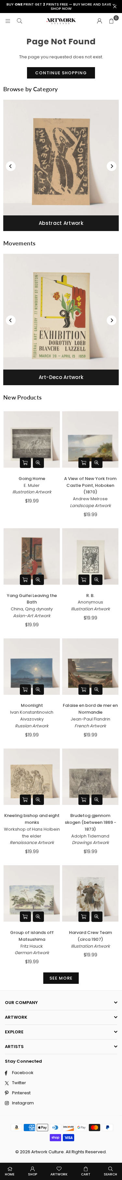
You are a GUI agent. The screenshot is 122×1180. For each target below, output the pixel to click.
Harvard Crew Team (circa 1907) (90, 935)
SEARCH (110, 1174)
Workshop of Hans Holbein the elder (32, 832)
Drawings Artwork (90, 842)
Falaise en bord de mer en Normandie (90, 708)
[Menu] (8, 21)
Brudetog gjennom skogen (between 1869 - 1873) (90, 822)
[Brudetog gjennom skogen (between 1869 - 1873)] (90, 777)
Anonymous (90, 602)
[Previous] (11, 166)
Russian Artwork (31, 726)
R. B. (90, 595)
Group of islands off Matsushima (32, 935)
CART (85, 1174)
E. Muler (32, 485)
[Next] (111, 166)
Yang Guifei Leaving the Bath (32, 598)
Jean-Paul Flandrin (90, 719)
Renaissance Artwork (32, 842)
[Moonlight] (32, 666)
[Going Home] (32, 440)
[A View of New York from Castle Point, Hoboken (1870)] (90, 440)
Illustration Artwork (31, 492)
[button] (111, 21)
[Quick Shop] (25, 463)
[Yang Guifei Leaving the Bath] (32, 556)
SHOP (32, 1174)
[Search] (19, 21)
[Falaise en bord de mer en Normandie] (90, 666)
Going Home (32, 478)
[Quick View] (38, 463)
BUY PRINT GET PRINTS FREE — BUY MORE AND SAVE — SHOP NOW (61, 6)
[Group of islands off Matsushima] (32, 894)
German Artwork (32, 953)
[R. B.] (90, 556)
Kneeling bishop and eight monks (32, 818)
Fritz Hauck (31, 946)
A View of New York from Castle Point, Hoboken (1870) (90, 485)
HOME (9, 1174)
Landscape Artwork (90, 506)
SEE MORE (61, 978)
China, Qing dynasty (32, 609)
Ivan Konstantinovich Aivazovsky (31, 715)
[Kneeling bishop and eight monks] (32, 777)
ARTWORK (58, 1174)
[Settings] (99, 21)
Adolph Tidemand (90, 836)
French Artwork (90, 726)
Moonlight (32, 705)
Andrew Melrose (90, 499)
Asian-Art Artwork (31, 616)
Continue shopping (61, 73)
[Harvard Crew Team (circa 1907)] (90, 894)
